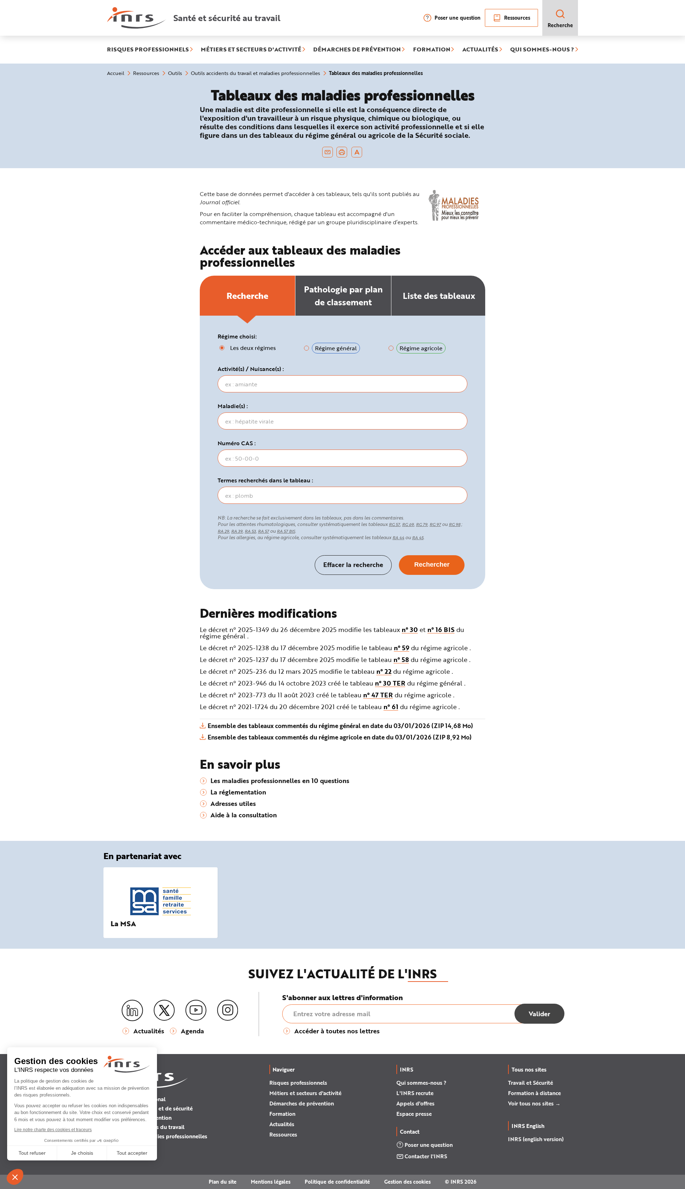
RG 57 (394, 524)
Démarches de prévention (301, 1103)
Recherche (560, 25)
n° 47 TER (378, 694)
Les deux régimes (253, 347)
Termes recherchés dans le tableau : (265, 480)
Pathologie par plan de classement (343, 295)
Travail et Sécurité (530, 1083)
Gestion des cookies (407, 1181)
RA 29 (223, 531)
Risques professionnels (298, 1083)
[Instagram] (227, 1010)
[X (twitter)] (164, 1010)
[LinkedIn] (132, 1010)
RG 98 (454, 524)
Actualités (281, 1124)
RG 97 (435, 524)
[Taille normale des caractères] (357, 152)
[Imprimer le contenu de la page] (342, 152)
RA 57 (263, 531)
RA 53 (250, 531)
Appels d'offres (415, 1103)
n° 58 (401, 659)
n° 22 (383, 671)
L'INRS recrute (414, 1093)
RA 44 (398, 538)
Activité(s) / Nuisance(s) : (251, 369)
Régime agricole (421, 348)
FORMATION (431, 49)
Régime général (336, 348)
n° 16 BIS (441, 629)
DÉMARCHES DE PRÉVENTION (357, 49)
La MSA (123, 923)
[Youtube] (196, 1010)
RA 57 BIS (286, 531)
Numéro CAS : (237, 443)
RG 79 (421, 524)
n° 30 (410, 629)
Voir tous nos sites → (534, 1103)
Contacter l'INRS (426, 1156)
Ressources (517, 17)
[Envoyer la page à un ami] (327, 152)
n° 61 (391, 706)
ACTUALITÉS (480, 49)
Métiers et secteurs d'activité (305, 1093)
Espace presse (414, 1114)
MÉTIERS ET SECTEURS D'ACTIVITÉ (251, 49)
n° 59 (401, 647)
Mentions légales (270, 1181)
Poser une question (458, 17)
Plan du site (223, 1181)
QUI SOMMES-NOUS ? (542, 49)
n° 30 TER (390, 683)
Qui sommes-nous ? (421, 1083)
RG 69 (408, 524)
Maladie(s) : (233, 406)
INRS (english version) (536, 1139)
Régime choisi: (237, 336)
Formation (282, 1114)
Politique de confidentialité (337, 1181)
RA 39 (237, 531)
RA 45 (417, 538)
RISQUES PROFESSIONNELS (148, 49)
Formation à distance (534, 1093)
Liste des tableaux (439, 295)
